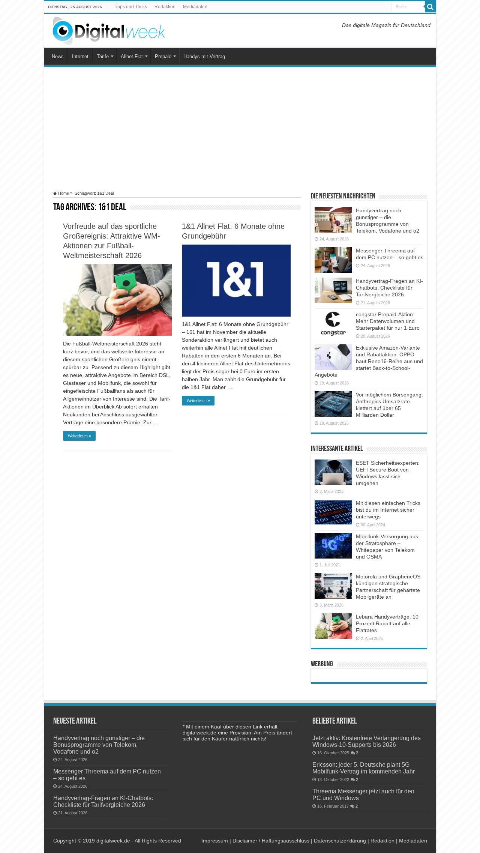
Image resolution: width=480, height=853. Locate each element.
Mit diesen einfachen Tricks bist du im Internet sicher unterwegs (388, 510)
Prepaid (163, 56)
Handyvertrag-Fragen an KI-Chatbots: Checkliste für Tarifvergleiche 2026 (389, 287)
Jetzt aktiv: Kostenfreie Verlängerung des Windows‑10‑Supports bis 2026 (366, 741)
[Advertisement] (240, 129)
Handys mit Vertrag (204, 56)
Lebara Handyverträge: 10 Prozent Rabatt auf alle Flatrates (387, 623)
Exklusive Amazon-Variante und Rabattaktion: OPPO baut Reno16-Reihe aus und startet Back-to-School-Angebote (369, 361)
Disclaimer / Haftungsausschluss (270, 841)
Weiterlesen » (79, 436)
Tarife (103, 56)
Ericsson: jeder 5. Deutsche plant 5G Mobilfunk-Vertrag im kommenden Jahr (363, 768)
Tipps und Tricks (130, 6)
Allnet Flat (132, 56)
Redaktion (165, 6)
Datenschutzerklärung (340, 841)
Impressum (214, 841)
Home (63, 193)
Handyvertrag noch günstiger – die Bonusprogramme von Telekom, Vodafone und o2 (99, 744)
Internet (80, 56)
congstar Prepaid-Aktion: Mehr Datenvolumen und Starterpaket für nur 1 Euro (388, 321)
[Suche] (430, 6)
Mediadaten (195, 6)
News (58, 56)
